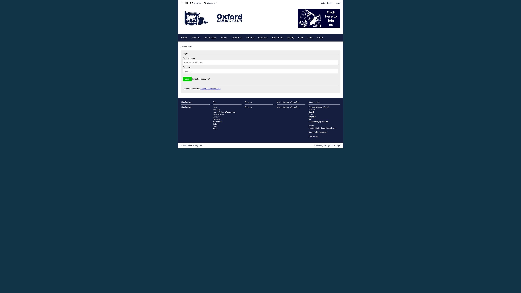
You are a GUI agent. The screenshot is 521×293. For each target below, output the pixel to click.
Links (300, 37)
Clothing (250, 37)
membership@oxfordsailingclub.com (322, 128)
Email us (197, 2)
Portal (320, 37)
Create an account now (210, 88)
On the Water (210, 37)
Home (184, 37)
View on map (313, 136)
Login (338, 2)
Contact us (237, 37)
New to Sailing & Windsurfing (224, 112)
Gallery (290, 37)
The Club (195, 37)
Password (187, 67)
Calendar (262, 37)
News (310, 37)
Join (323, 2)
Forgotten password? (201, 78)
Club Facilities (186, 107)
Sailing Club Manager (332, 145)
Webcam (211, 2)
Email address (189, 58)
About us (216, 109)
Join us (224, 37)
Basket (330, 2)
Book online (277, 37)
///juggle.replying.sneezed (318, 121)
